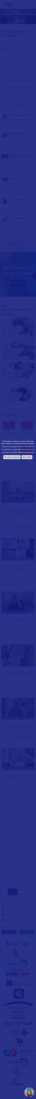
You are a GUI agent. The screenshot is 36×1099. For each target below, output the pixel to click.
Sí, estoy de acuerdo (12, 457)
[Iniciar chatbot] (29, 1092)
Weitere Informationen (26, 452)
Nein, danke (26, 457)
